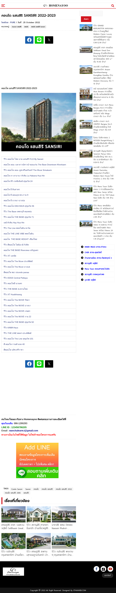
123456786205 (19, 427)
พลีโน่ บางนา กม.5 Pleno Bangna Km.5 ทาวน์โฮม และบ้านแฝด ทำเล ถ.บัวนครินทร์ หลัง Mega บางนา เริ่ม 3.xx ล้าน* (103, 110)
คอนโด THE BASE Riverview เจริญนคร (21, 250)
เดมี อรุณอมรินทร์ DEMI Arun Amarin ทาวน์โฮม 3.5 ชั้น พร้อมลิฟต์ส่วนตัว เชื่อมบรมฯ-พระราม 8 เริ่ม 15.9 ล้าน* (104, 94)
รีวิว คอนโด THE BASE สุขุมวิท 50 (19, 322)
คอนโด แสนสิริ (47, 489)
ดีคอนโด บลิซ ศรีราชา (13, 350)
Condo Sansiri (16, 489)
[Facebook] (96, 569)
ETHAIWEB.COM (79, 590)
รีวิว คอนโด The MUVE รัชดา (17, 300)
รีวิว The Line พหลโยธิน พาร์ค (17, 228)
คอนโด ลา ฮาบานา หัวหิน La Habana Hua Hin (24, 176)
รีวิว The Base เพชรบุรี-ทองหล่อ (18, 212)
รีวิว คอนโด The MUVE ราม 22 (18, 317)
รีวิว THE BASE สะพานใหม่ (16, 289)
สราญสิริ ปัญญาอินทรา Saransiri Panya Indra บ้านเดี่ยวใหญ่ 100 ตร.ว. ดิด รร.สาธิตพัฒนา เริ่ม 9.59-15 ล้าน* (103, 157)
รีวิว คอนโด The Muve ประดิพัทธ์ (19, 261)
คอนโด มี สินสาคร (12, 189)
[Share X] (49, 40)
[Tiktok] (103, 569)
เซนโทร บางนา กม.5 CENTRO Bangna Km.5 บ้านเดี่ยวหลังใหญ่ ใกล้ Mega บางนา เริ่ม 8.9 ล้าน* (103, 127)
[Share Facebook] (29, 40)
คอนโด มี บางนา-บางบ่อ (15, 200)
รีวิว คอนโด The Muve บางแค (17, 267)
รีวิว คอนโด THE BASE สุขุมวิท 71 (19, 217)
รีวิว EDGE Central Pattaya (16, 278)
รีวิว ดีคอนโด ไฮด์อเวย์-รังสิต (16, 245)
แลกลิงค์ (107, 575)
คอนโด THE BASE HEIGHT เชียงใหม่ (21, 239)
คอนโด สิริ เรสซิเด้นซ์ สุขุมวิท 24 (18, 181)
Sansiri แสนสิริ (16, 27)
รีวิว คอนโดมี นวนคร (13, 283)
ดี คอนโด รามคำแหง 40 (14, 344)
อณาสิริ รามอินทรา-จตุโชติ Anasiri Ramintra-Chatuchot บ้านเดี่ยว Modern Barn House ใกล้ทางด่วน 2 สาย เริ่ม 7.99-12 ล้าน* (104, 174)
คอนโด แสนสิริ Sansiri (38, 27)
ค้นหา (86, 19)
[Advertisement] (22, 393)
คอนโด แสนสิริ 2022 (64, 489)
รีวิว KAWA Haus (11, 328)
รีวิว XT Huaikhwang (13, 294)
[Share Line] (39, 40)
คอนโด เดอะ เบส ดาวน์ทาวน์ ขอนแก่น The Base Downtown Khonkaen (35, 165)
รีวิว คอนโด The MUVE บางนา (17, 306)
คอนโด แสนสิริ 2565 (13, 492)
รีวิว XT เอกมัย (10, 256)
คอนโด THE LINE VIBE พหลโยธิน (19, 234)
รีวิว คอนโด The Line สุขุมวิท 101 (18, 339)
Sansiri (28, 489)
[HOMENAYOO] (55, 6)
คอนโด (26, 27)
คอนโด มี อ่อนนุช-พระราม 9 (16, 195)
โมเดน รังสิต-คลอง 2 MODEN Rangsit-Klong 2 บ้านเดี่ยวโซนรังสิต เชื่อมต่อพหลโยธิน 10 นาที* (104, 141)
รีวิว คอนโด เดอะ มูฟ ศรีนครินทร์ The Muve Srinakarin (28, 170)
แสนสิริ (26, 492)
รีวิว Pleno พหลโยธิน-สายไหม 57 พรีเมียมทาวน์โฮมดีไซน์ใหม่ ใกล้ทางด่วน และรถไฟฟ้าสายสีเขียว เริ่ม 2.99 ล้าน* (104, 211)
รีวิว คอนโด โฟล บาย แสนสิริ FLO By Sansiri (24, 159)
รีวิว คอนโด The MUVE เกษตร (17, 311)
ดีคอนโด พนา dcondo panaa (17, 272)
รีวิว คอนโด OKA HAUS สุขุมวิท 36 (19, 206)
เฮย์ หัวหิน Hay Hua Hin (14, 223)
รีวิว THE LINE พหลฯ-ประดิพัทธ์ (18, 333)
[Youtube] (110, 569)
